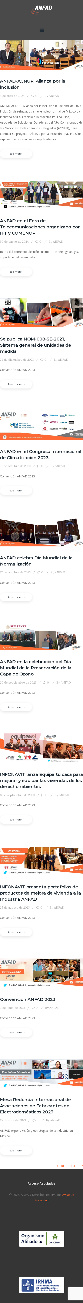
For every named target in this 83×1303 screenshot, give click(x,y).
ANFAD (52, 96)
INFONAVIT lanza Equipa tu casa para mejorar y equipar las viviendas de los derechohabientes (41, 780)
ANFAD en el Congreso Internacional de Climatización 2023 (40, 454)
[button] (41, 30)
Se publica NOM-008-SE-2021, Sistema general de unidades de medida (35, 345)
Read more (14, 153)
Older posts (67, 1166)
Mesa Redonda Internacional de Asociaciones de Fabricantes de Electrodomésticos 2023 (35, 1105)
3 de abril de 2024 (12, 96)
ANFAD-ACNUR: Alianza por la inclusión (32, 84)
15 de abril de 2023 (13, 1120)
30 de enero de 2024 (14, 241)
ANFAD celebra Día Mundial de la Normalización (36, 561)
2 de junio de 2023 (12, 1008)
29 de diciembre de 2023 (17, 360)
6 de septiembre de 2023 (17, 795)
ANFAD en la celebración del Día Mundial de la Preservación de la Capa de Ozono (36, 668)
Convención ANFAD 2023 (27, 999)
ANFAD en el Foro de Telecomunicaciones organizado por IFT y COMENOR (40, 227)
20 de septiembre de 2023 (18, 682)
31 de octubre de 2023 (15, 466)
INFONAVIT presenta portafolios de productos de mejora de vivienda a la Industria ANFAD (40, 893)
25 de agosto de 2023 (15, 907)
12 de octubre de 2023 (15, 572)
